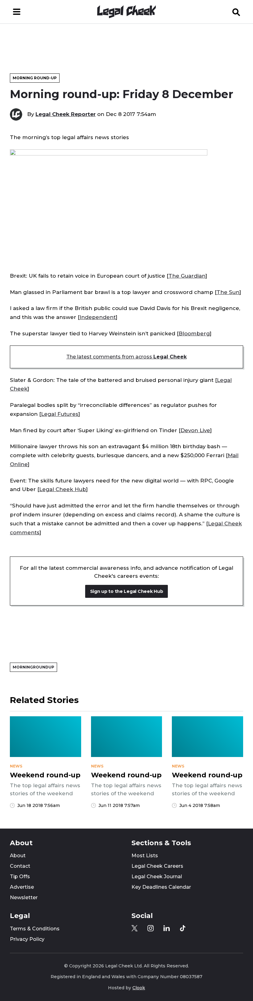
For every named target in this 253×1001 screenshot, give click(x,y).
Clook (138, 988)
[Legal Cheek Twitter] (134, 928)
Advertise (22, 887)
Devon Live (195, 430)
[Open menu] (16, 12)
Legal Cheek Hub (62, 489)
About (18, 855)
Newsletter (24, 897)
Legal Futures (59, 414)
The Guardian (186, 276)
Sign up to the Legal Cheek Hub (126, 591)
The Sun (228, 292)
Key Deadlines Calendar (161, 887)
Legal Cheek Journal (156, 876)
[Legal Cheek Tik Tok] (183, 928)
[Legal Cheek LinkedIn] (167, 928)
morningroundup (33, 667)
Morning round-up (35, 78)
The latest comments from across (126, 357)
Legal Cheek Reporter (65, 114)
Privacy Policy (27, 939)
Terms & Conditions (35, 929)
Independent (98, 317)
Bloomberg (194, 333)
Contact (20, 866)
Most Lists (144, 855)
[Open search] (236, 12)
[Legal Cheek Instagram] (150, 928)
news (16, 766)
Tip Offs (20, 876)
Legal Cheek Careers (157, 866)
